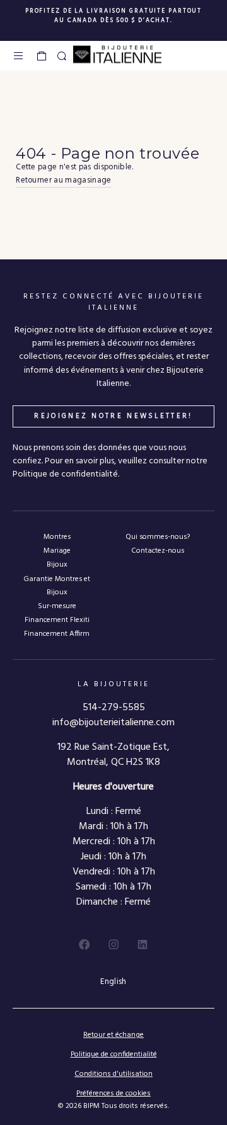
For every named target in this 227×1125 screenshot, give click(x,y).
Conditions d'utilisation (113, 1074)
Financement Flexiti (57, 620)
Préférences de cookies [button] (113, 1094)
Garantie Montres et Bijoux (56, 585)
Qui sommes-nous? (157, 537)
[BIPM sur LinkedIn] (142, 944)
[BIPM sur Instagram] (113, 944)
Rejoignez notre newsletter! (113, 416)
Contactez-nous (157, 551)
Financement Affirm (57, 634)
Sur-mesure (57, 606)
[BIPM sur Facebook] (84, 944)
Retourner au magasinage (63, 180)
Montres (57, 537)
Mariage (57, 551)
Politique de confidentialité (114, 1054)
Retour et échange (113, 1035)
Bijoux (57, 564)
